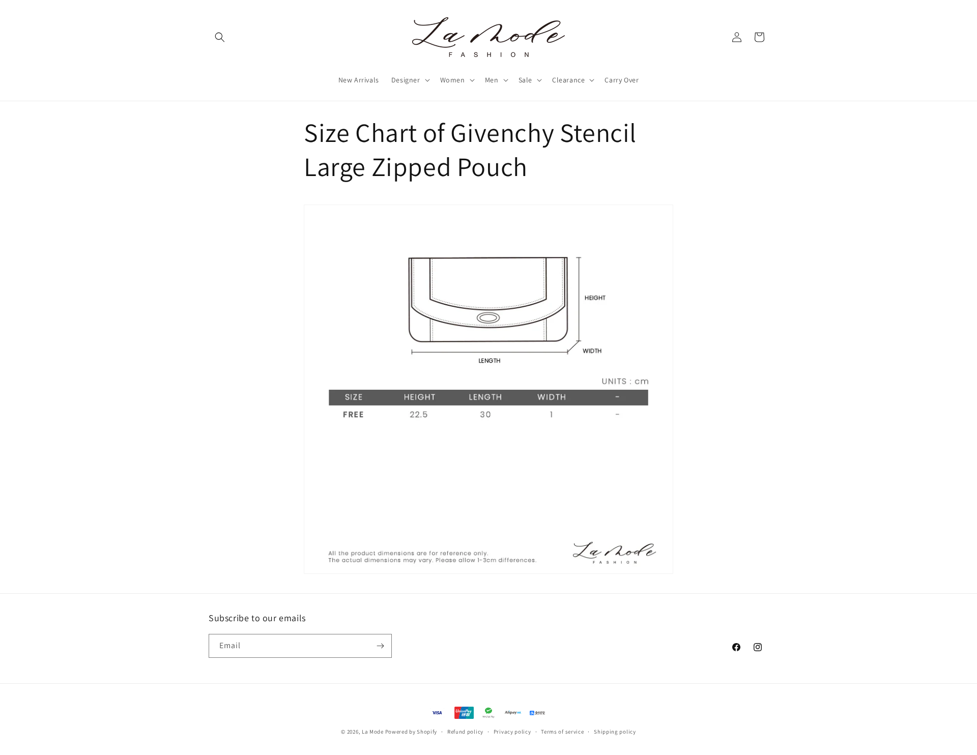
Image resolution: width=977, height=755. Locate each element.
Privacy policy (512, 731)
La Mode (373, 731)
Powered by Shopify (411, 731)
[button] (220, 37)
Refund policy (465, 731)
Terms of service (562, 731)
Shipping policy (615, 731)
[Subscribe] (380, 646)
